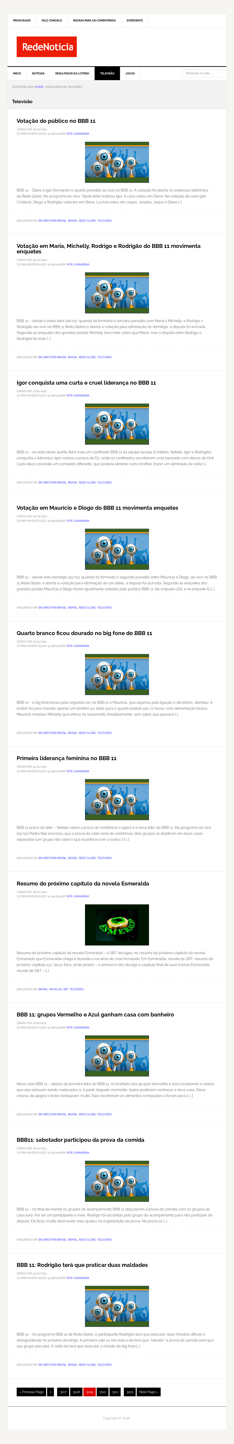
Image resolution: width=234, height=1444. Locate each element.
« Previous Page (31, 1393)
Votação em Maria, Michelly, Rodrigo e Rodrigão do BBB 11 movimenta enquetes (109, 249)
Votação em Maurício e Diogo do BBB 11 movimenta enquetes (97, 507)
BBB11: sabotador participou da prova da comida (80, 1140)
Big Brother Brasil (53, 220)
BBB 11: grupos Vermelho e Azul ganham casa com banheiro (95, 1014)
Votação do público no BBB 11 (56, 121)
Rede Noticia (117, 47)
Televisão (105, 220)
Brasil (72, 220)
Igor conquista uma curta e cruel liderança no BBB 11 (86, 382)
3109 (91, 1392)
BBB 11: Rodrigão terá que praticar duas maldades (82, 1265)
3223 (131, 1392)
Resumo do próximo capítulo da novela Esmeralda (83, 883)
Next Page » (148, 1393)
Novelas (55, 989)
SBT (65, 989)
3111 (116, 1392)
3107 (64, 1392)
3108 (77, 1392)
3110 (104, 1392)
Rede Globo (87, 220)
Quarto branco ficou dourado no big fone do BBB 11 (84, 633)
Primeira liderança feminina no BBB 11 (67, 758)
